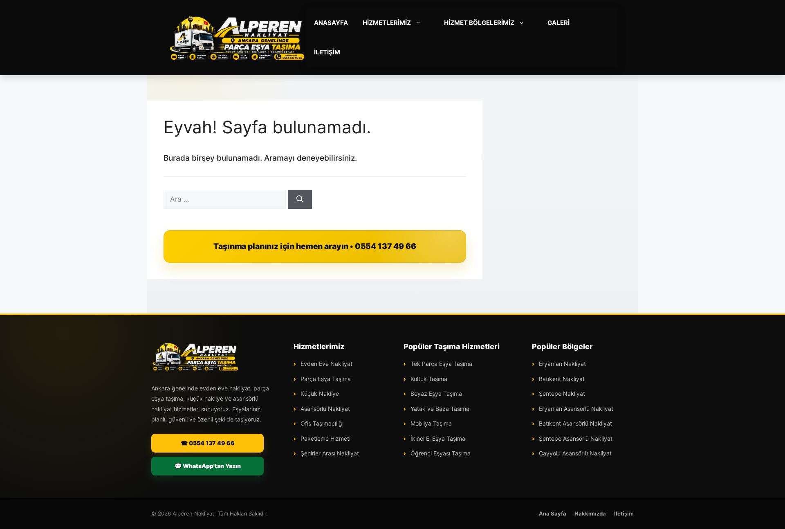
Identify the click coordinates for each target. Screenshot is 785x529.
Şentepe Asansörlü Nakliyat (574, 438)
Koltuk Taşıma (428, 378)
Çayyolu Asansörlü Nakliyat (574, 453)
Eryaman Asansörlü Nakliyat (575, 408)
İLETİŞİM (327, 52)
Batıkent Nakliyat (561, 378)
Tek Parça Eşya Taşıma (440, 363)
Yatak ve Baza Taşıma (439, 408)
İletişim (624, 513)
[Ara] (300, 199)
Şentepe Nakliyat (561, 393)
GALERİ (558, 23)
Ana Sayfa (552, 513)
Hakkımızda (590, 513)
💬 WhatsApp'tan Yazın (208, 465)
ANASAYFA (331, 23)
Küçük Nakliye (319, 393)
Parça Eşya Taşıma (325, 378)
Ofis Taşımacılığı (321, 423)
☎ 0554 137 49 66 (208, 442)
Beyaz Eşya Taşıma (435, 393)
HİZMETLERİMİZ (387, 23)
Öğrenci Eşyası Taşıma (440, 453)
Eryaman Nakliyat (561, 363)
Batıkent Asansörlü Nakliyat (574, 423)
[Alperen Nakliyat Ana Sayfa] (195, 356)
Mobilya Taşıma (430, 423)
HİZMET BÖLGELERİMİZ (479, 23)
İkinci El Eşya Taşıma (437, 438)
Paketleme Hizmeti (324, 438)
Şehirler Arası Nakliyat (329, 453)
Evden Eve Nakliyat (325, 363)
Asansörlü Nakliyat (324, 408)
